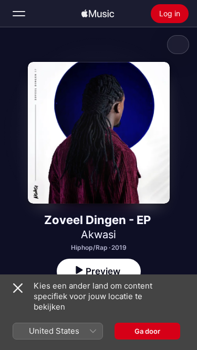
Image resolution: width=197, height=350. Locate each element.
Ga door (147, 331)
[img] (97, 13)
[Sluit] (18, 288)
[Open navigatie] (18, 13)
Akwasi (98, 234)
